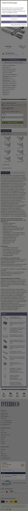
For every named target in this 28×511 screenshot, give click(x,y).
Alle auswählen (14, 16)
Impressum (23, 24)
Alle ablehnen (14, 22)
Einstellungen (14, 19)
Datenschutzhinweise (16, 24)
